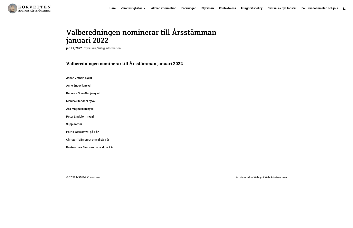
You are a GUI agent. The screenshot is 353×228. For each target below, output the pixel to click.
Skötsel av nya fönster (282, 8)
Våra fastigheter (131, 8)
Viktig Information (109, 48)
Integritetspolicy (252, 8)
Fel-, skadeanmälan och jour (320, 8)
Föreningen (188, 8)
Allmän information (163, 8)
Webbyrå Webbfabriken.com (270, 177)
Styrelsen (207, 8)
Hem (112, 8)
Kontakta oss (227, 8)
